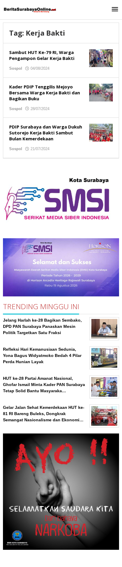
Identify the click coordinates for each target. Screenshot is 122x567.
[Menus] (115, 10)
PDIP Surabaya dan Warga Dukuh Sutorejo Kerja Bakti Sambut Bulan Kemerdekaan (45, 133)
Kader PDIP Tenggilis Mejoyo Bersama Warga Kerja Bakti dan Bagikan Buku (44, 92)
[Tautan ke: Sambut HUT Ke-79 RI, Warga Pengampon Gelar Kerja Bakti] (101, 57)
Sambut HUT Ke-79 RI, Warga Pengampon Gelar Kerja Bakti (41, 55)
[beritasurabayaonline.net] (29, 9)
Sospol (15, 68)
